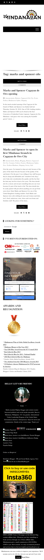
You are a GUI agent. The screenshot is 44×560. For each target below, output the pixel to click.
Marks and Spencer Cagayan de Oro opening (21, 92)
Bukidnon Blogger (9, 459)
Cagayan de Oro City (27, 98)
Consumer (12, 163)
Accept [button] (18, 557)
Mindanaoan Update (14, 100)
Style (31, 165)
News (4, 165)
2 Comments (22, 85)
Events (36, 98)
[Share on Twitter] (24, 131)
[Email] (29, 131)
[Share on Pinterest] (26, 131)
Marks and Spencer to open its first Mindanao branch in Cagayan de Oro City (20, 152)
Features (23, 163)
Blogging (22, 161)
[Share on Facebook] (21, 131)
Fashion (5, 100)
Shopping (24, 100)
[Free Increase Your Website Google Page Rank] (10, 432)
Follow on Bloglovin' (9, 452)
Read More (22, 125)
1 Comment (22, 144)
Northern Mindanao (12, 165)
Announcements (9, 98)
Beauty (17, 161)
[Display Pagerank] (9, 430)
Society (27, 165)
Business (17, 98)
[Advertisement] (22, 51)
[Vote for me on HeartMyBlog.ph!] (18, 461)
